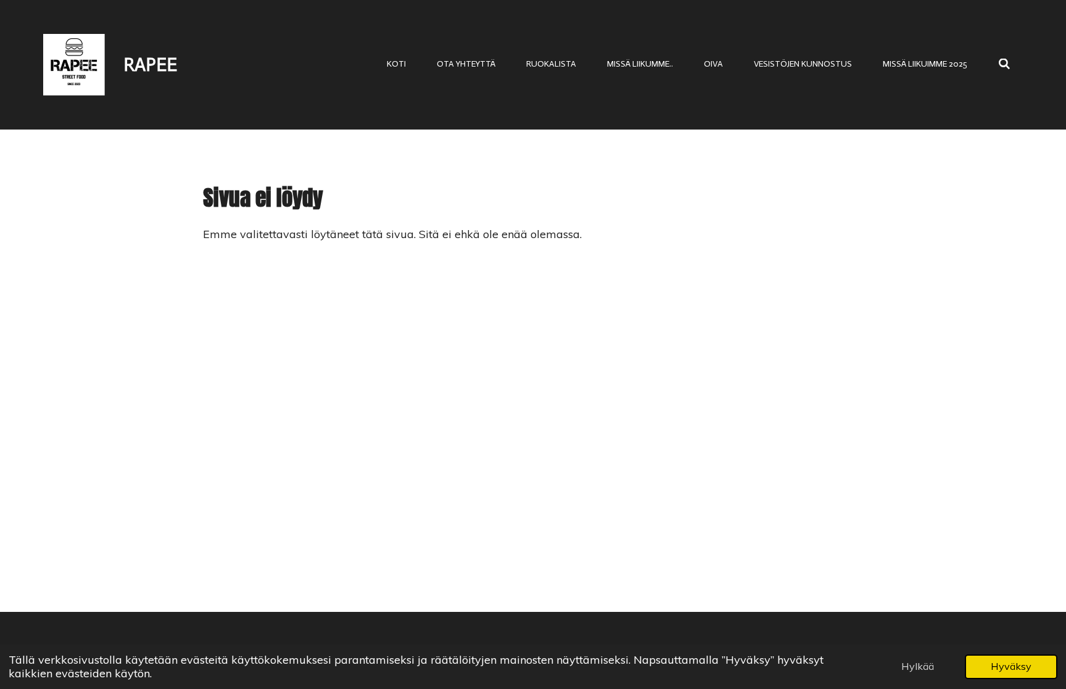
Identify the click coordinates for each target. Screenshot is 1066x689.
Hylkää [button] (917, 666)
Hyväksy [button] (1011, 666)
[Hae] (1004, 64)
